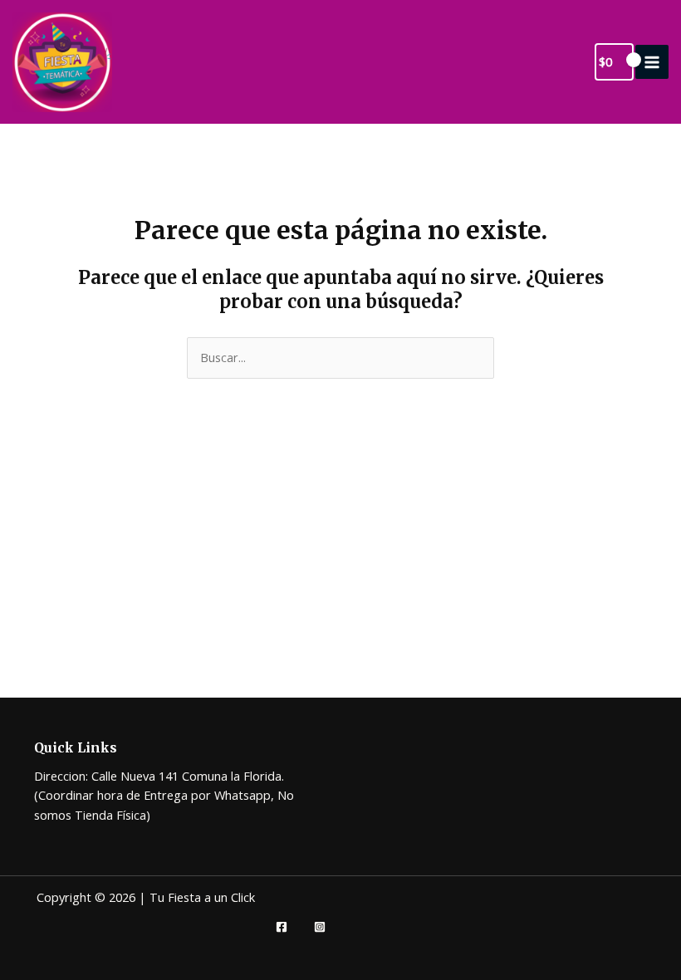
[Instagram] (320, 927)
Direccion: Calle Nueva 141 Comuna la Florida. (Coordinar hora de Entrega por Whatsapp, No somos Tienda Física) (164, 795)
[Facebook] (281, 927)
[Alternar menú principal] (652, 61)
